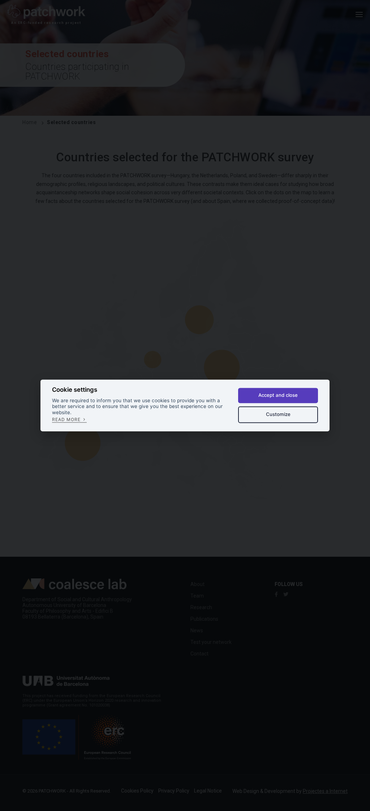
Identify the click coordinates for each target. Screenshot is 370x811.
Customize (278, 414)
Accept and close (278, 395)
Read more (67, 419)
